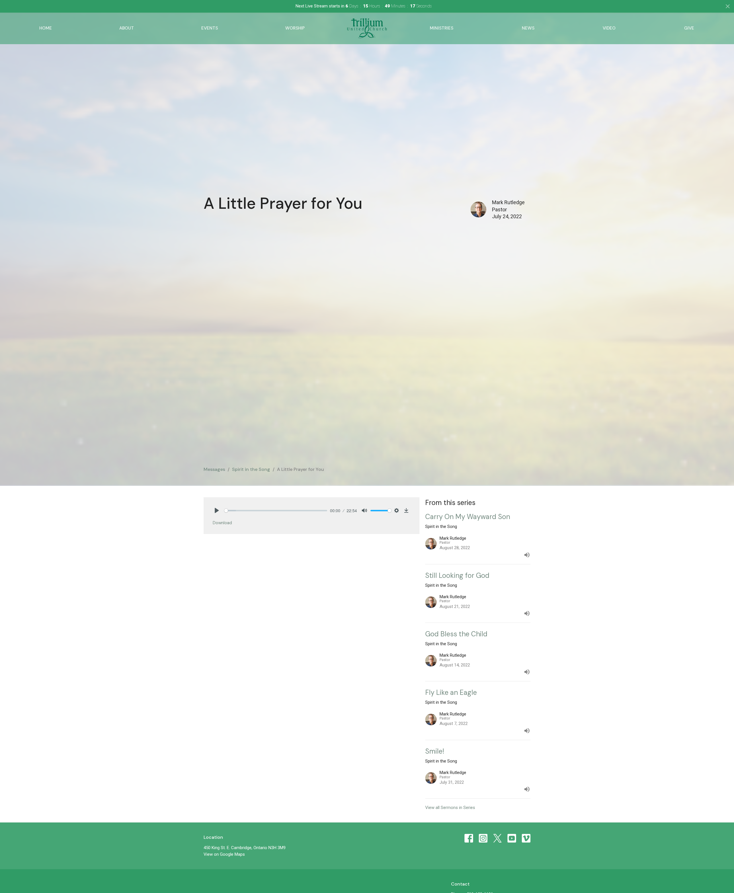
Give (689, 28)
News (528, 28)
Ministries (441, 28)
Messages (214, 469)
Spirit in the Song (251, 469)
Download (222, 523)
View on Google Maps (224, 854)
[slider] (275, 510)
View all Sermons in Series (450, 807)
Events (209, 28)
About (126, 28)
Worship (295, 28)
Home (45, 28)
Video (609, 28)
